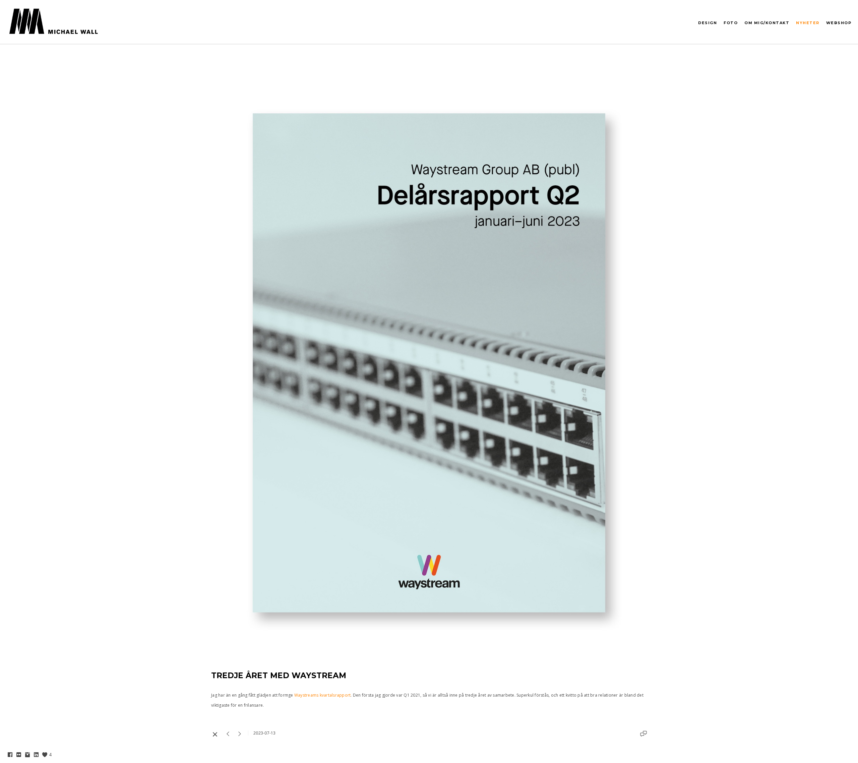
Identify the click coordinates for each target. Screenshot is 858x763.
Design (707, 22)
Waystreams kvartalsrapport (322, 695)
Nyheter (807, 22)
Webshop (839, 22)
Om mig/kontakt (766, 22)
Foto (731, 22)
